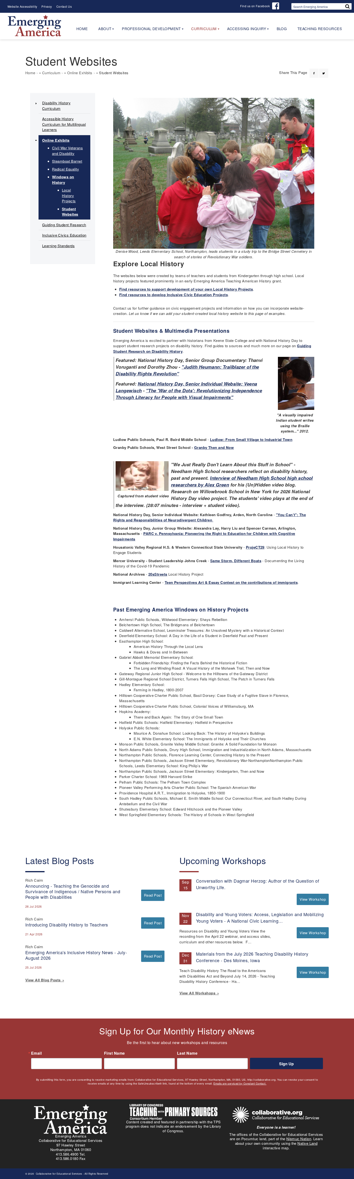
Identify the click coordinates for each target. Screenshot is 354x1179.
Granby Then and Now (214, 447)
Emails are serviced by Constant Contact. (239, 1083)
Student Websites (70, 211)
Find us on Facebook (255, 6)
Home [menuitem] (82, 28)
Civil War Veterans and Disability (67, 150)
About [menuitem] (102, 30)
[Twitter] (323, 70)
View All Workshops (198, 993)
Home (30, 72)
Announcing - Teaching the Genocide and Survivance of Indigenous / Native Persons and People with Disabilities (72, 891)
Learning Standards (58, 245)
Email (36, 1053)
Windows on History (63, 179)
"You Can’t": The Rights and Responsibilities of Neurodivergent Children (209, 517)
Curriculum (51, 72)
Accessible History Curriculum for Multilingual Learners (64, 124)
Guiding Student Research (64, 224)
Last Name (187, 1053)
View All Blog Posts (44, 980)
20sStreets (157, 574)
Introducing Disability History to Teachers (66, 924)
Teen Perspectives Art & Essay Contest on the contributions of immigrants (231, 582)
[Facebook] (314, 70)
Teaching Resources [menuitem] (319, 28)
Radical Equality (65, 169)
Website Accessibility (22, 6)
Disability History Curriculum (56, 105)
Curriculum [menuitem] (201, 30)
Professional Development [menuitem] (149, 30)
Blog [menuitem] (282, 28)
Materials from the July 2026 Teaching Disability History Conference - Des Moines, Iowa (252, 957)
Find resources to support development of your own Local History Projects (186, 289)
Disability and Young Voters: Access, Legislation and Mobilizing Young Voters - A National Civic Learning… (260, 917)
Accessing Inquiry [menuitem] (244, 30)
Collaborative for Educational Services (58, 1173)
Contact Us (64, 6)
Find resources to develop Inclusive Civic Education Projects (173, 294)
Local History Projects (69, 195)
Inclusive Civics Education (64, 235)
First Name (114, 1053)
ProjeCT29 (255, 547)
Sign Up (286, 1063)
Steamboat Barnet (67, 161)
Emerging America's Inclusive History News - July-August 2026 (76, 955)
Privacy (46, 6)
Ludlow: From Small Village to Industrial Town (251, 439)
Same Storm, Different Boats (235, 560)
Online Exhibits (79, 72)
